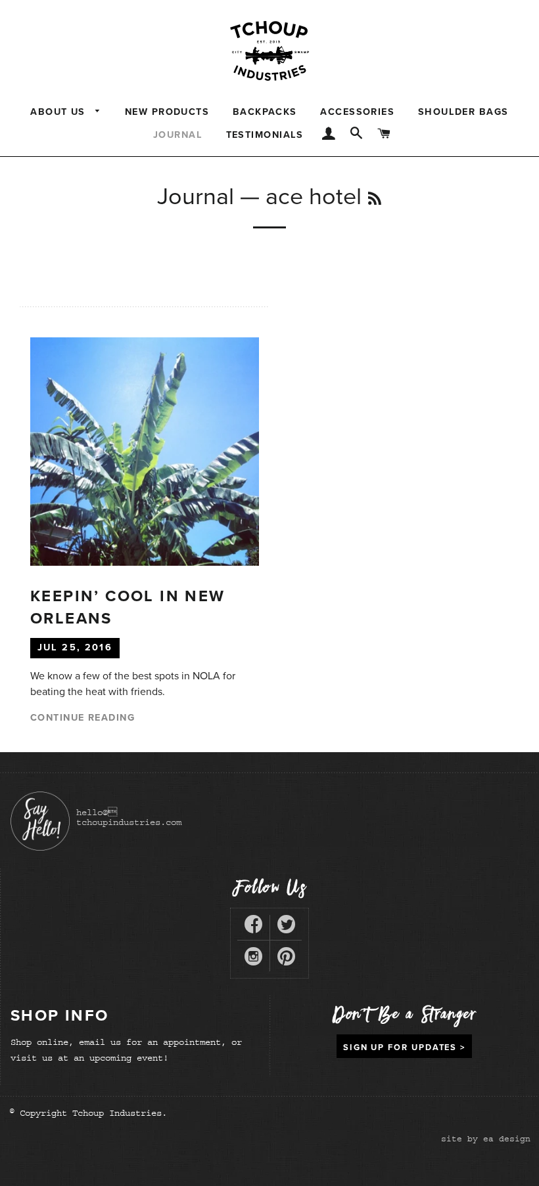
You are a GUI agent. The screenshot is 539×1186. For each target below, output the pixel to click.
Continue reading (82, 717)
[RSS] (374, 199)
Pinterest (286, 958)
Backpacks (265, 111)
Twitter (286, 927)
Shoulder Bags (463, 111)
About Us (59, 111)
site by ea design (485, 1138)
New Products (167, 111)
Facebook (253, 927)
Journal (177, 134)
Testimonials (265, 134)
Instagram (253, 958)
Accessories (357, 111)
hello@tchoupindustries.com (128, 817)
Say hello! (40, 821)
